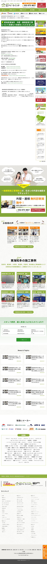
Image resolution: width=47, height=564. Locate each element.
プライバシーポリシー (34, 535)
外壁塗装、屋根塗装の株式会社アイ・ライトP (24, 560)
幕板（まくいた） (9, 453)
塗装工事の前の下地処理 (20, 506)
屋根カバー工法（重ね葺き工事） (6, 501)
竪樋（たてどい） (17, 460)
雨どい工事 (42, 13)
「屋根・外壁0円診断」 (22, 45)
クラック (8, 438)
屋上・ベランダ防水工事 (5, 504)
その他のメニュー (33, 537)
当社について (24, 339)
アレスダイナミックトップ (34, 522)
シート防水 (20, 444)
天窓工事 (3, 515)
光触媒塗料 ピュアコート (34, 513)
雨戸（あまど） (36, 451)
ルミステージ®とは (33, 517)
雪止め (40, 447)
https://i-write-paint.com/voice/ (13, 68)
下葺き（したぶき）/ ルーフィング (14, 449)
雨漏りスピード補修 (19, 499)
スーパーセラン (33, 520)
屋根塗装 (10, 13)
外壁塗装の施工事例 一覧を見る (23, 312)
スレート (21, 462)
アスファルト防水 (37, 442)
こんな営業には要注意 (20, 520)
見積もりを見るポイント (20, 524)
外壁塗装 (4, 13)
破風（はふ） (36, 455)
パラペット (24, 460)
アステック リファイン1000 (35, 499)
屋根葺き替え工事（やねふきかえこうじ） (29, 447)
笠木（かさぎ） (37, 449)
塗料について (33, 495)
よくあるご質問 (33, 533)
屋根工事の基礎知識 (19, 533)
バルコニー (24, 442)
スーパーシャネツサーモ (34, 497)
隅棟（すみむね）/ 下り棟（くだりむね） (23, 458)
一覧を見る (43, 161)
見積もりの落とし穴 (19, 526)
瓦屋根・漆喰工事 (34, 13)
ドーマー (36, 458)
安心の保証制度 (19, 511)
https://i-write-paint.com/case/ (13, 66)
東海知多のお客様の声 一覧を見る (23, 246)
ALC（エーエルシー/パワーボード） (18, 440)
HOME (3, 495)
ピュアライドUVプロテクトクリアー (36, 515)
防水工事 (17, 13)
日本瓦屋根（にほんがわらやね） (35, 445)
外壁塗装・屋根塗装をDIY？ (20, 529)
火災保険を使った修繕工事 (5, 524)
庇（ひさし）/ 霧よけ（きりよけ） (15, 451)
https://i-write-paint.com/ (7, 54)
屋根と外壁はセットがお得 (20, 531)
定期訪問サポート (19, 513)
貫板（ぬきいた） (9, 456)
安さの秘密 (3, 522)
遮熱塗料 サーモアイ (34, 506)
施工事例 (3, 528)
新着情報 (32, 529)
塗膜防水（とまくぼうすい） (30, 444)
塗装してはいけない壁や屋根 (21, 522)
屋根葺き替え (4, 499)
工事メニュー (4, 497)
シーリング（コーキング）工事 (13, 442)
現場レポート (4, 531)
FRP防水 (30, 460)
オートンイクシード (19, 508)
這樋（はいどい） (18, 453)
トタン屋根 (7, 447)
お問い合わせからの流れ (20, 502)
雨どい (9, 455)
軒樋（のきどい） (8, 460)
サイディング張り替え (5, 513)
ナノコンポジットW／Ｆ (34, 504)
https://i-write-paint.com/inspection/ (17, 75)
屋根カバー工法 (25, 13)
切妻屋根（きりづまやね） (37, 456)
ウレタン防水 (14, 444)
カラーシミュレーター (20, 504)
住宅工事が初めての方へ (20, 497)
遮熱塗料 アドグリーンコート (35, 511)
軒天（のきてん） (28, 455)
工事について (18, 495)
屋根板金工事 (4, 508)
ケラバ (15, 456)
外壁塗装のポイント (19, 517)
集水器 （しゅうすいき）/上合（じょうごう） (33, 453)
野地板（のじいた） (28, 449)
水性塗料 (35, 440)
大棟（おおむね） (9, 458)
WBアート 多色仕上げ (34, 502)
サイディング (38, 438)
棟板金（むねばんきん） (18, 455)
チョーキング (14, 438)
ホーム (3, 10)
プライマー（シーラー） (29, 438)
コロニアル (26, 462)
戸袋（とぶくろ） (28, 451)
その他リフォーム (4, 517)
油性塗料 (30, 440)
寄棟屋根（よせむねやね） (24, 456)
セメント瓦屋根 (23, 445)
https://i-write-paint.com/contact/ (15, 83)
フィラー (20, 438)
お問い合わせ (33, 531)
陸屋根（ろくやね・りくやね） (12, 445)
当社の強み (32, 526)
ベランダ (30, 442)
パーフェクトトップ (33, 508)
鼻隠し (40, 458)
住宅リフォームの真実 (20, 515)
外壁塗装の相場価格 (4, 526)
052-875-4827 (30, 5)
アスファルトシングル (39, 460)
